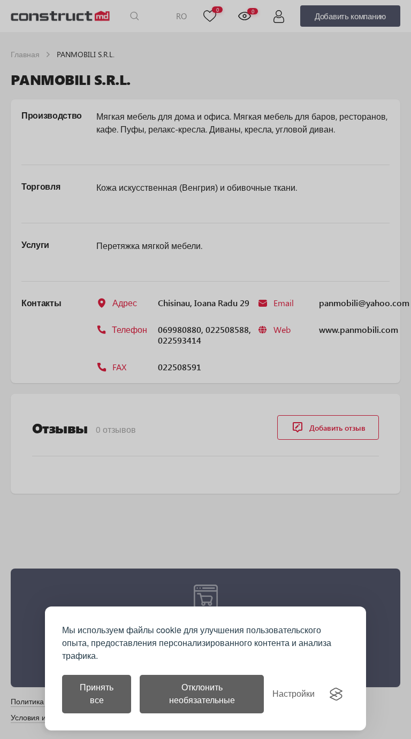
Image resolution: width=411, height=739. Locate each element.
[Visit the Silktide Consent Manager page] (336, 694)
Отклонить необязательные (202, 694)
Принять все (96, 694)
